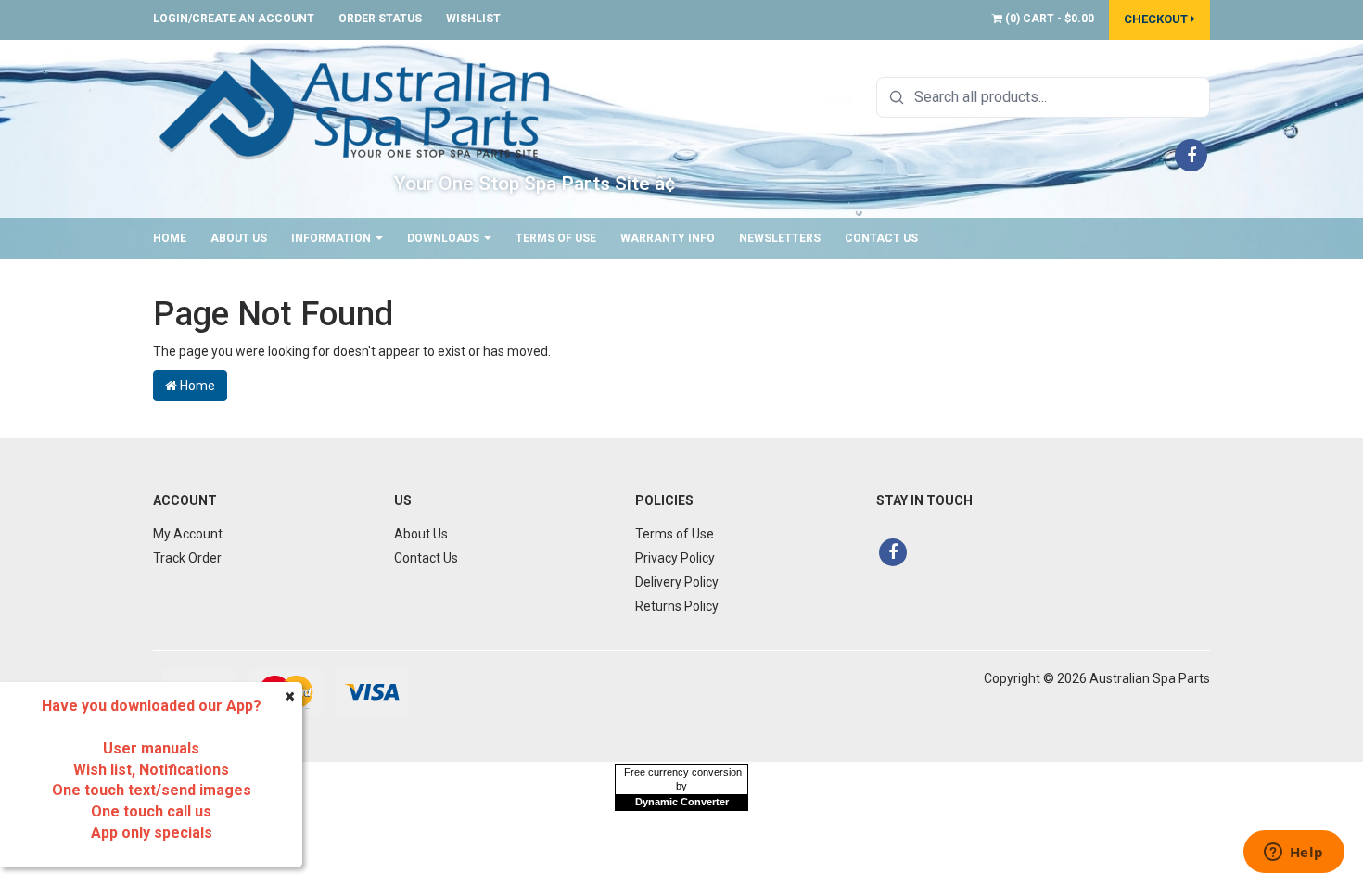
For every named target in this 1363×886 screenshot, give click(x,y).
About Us (238, 238)
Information (332, 238)
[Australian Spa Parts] (356, 107)
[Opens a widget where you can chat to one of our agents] (1293, 853)
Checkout (1157, 19)
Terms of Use (556, 238)
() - (1048, 18)
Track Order (187, 558)
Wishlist (473, 18)
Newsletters (780, 238)
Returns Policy (677, 606)
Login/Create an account (233, 18)
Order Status (380, 18)
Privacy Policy (675, 558)
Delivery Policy (677, 582)
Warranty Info (667, 238)
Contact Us (881, 238)
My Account (188, 533)
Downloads (444, 238)
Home (169, 238)
